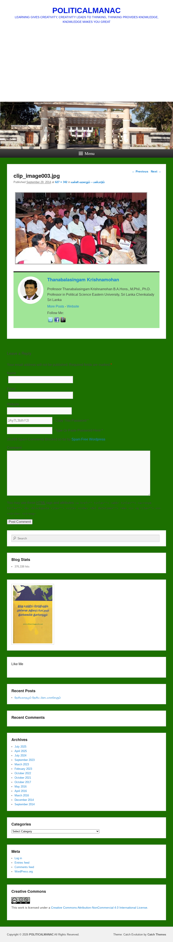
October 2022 (23, 773)
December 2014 (24, 799)
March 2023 (22, 764)
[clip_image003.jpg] (81, 264)
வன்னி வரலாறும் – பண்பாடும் (88, 182)
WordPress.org (24, 871)
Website (73, 306)
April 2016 (21, 791)
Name (11, 373)
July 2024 (20, 755)
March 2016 (22, 795)
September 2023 (25, 760)
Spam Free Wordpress (88, 439)
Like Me (17, 663)
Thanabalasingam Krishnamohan (83, 279)
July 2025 (20, 746)
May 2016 (21, 786)
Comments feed (24, 867)
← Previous (140, 171)
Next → (156, 171)
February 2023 (23, 768)
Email (11, 389)
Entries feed (22, 862)
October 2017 (23, 782)
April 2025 (21, 751)
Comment (14, 448)
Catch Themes (156, 934)
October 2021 (23, 777)
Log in (18, 858)
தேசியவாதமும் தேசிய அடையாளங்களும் (38, 697)
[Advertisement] (86, 70)
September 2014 (25, 804)
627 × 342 (61, 182)
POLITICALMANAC (86, 10)
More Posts (55, 306)
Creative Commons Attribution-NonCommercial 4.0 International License (99, 907)
